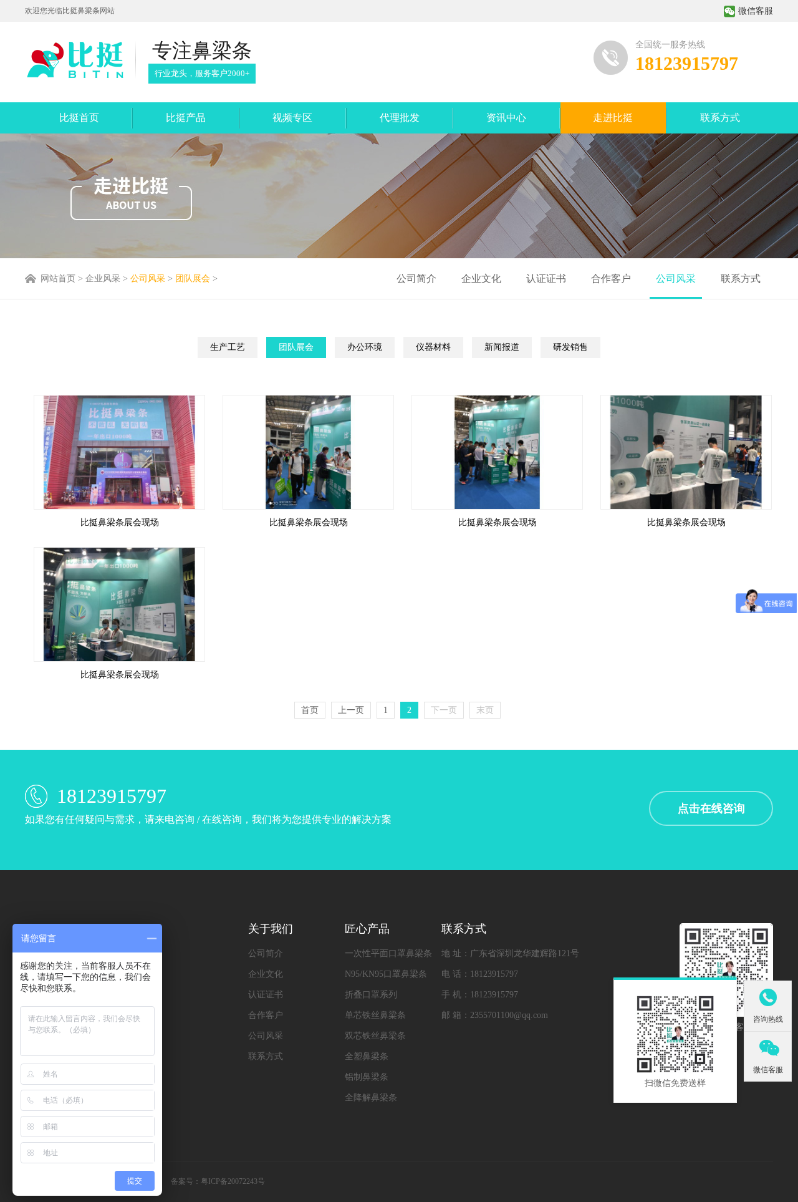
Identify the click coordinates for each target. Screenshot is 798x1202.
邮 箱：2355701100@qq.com (494, 1015)
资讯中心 (506, 117)
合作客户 (611, 278)
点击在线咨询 (711, 808)
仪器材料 (433, 347)
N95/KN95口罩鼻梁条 (386, 974)
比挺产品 (186, 117)
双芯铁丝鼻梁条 (375, 1035)
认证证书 (546, 278)
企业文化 (481, 278)
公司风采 (147, 278)
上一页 (351, 710)
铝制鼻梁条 (366, 1077)
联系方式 (720, 117)
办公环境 (364, 347)
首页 (310, 710)
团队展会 (192, 278)
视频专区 (292, 117)
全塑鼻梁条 (366, 1056)
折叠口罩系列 (371, 994)
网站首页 (58, 278)
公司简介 (416, 278)
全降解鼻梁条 (371, 1097)
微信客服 (755, 11)
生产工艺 (227, 347)
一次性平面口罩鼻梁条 (388, 953)
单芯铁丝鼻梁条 (375, 1015)
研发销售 (570, 347)
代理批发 (400, 117)
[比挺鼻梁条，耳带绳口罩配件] (74, 60)
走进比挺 (613, 117)
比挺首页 (79, 117)
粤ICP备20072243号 (233, 1181)
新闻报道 (501, 347)
